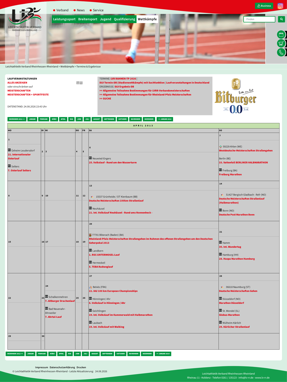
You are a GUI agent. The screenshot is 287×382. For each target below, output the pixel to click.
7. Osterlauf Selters (19, 170)
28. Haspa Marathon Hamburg (237, 259)
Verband (62, 10)
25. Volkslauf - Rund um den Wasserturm (113, 162)
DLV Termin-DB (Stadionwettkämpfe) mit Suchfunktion (131, 83)
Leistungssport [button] (64, 19)
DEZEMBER (148, 119)
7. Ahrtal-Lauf (53, 317)
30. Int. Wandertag (230, 247)
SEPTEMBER (109, 119)
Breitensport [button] (87, 19)
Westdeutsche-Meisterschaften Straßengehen (246, 150)
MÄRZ (54, 119)
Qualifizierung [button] (124, 19)
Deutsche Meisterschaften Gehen (238, 291)
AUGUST (96, 119)
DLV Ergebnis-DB (124, 86)
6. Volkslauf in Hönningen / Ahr (107, 303)
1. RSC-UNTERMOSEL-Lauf (104, 255)
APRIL (63, 119)
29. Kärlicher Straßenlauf (234, 327)
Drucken (81, 367)
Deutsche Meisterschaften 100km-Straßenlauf (116, 201)
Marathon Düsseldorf (231, 303)
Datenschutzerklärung (62, 367)
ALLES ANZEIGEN (17, 83)
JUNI (79, 119)
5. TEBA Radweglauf (101, 267)
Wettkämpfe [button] (147, 19)
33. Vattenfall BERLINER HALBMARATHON (243, 162)
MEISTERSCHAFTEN (19, 90)
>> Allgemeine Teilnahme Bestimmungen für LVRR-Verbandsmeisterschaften (144, 90)
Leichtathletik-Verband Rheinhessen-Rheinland (31, 66)
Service (98, 10)
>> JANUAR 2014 (164, 119)
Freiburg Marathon (230, 174)
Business (265, 6)
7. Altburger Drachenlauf (60, 301)
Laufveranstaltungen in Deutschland (187, 83)
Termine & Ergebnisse (88, 66)
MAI (71, 119)
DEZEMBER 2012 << (17, 119)
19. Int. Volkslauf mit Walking (106, 327)
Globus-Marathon (229, 315)
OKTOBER (122, 119)
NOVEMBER (135, 119)
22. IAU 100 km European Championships (113, 291)
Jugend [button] (105, 19)
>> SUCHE (105, 98)
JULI (87, 119)
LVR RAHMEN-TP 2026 (123, 79)
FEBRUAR (44, 119)
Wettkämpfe (67, 66)
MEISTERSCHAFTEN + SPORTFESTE (28, 94)
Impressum (41, 367)
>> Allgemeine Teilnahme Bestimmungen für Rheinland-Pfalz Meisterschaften (145, 94)
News (81, 10)
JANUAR (32, 119)
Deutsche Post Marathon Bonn (236, 214)
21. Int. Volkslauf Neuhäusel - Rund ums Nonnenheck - (120, 212)
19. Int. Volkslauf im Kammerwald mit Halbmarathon (120, 315)
